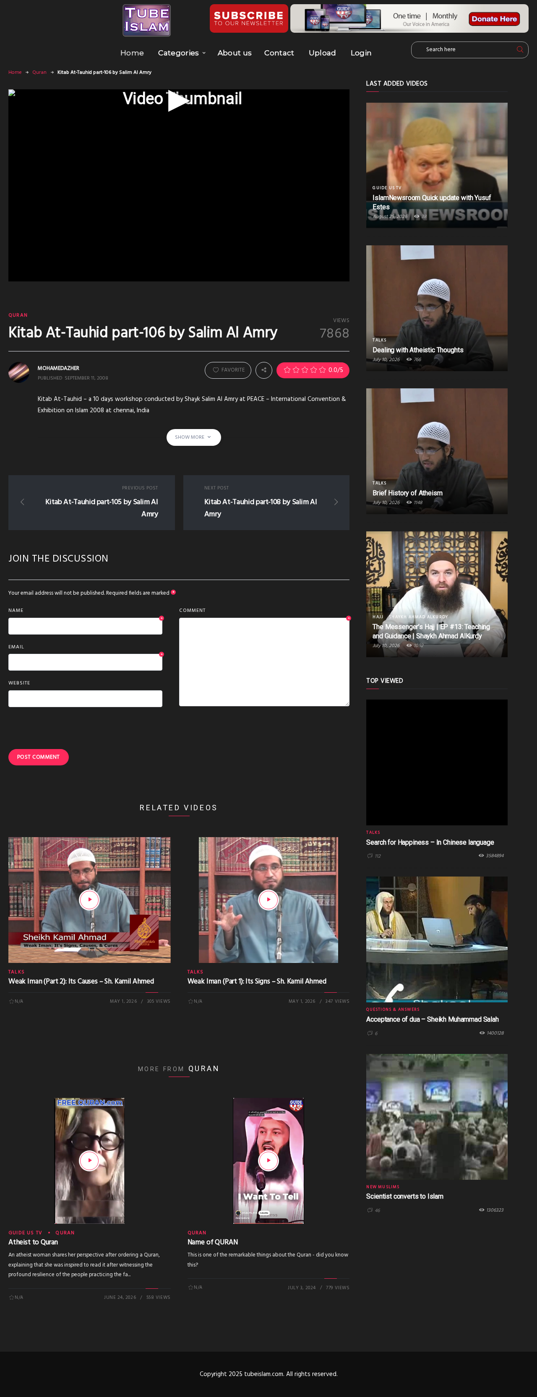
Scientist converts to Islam (404, 1196)
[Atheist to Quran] (89, 1160)
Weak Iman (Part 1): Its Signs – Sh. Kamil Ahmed (257, 981)
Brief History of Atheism (407, 493)
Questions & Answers (393, 1009)
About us (235, 53)
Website (19, 683)
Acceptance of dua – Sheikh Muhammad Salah (432, 1019)
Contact (279, 53)
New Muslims (382, 1187)
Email (85, 647)
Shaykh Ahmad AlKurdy (418, 617)
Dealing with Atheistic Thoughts (418, 350)
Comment (264, 611)
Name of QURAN (213, 1242)
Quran (39, 72)
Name (85, 611)
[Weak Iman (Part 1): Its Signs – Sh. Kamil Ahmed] (268, 900)
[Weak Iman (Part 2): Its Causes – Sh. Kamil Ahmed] (89, 900)
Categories (178, 53)
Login (361, 53)
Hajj (378, 617)
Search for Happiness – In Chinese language (430, 842)
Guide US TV (25, 1233)
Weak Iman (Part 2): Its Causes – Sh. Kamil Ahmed (81, 981)
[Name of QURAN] (268, 1160)
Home (132, 53)
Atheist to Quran (33, 1242)
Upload (322, 53)
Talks (16, 972)
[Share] (263, 370)
